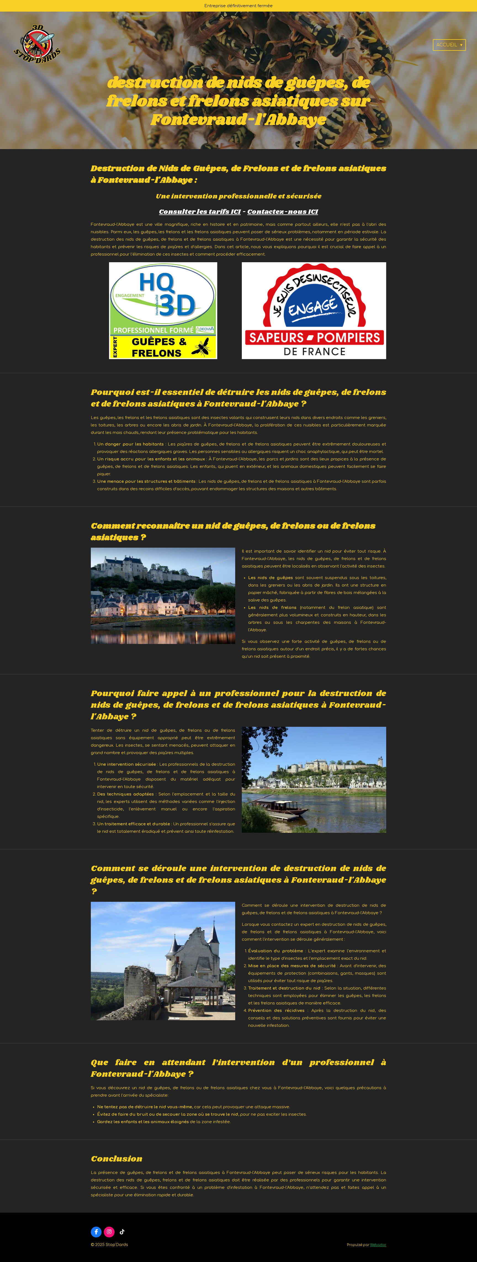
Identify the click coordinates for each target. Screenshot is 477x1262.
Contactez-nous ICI (282, 212)
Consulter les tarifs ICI (200, 212)
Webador (378, 1245)
